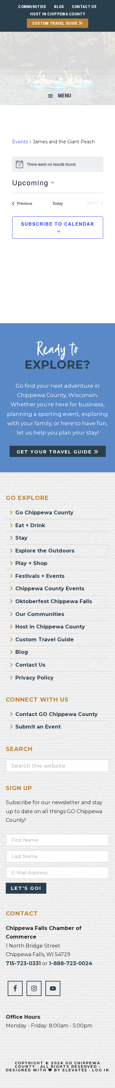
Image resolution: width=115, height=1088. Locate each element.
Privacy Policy (34, 678)
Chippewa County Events (49, 589)
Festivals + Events (40, 576)
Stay (21, 538)
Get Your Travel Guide (55, 452)
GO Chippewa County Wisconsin (57, 62)
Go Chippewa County (44, 513)
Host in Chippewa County (57, 14)
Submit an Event (38, 727)
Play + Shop (31, 563)
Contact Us (30, 665)
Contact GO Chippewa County (56, 714)
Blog (21, 652)
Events (20, 142)
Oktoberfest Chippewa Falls (53, 601)
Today (57, 203)
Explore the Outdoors (44, 551)
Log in (100, 1070)
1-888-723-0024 (70, 963)
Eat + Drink (30, 525)
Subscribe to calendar (57, 224)
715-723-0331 (23, 963)
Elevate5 (74, 1070)
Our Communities (39, 614)
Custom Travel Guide (55, 23)
